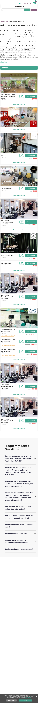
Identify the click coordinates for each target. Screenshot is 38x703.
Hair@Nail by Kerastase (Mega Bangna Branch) (13, 213)
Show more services (19, 104)
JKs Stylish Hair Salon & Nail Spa (14, 123)
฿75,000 (34, 334)
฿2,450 (34, 225)
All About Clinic (7, 323)
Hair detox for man (6, 188)
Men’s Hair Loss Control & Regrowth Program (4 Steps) (8, 96)
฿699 (31, 191)
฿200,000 (27, 344)
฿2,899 (34, 99)
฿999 (35, 158)
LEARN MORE (11, 700)
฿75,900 (34, 354)
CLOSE (25, 700)
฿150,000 (28, 334)
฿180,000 (28, 354)
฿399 (35, 191)
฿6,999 (29, 99)
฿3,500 (29, 224)
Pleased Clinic (7, 88)
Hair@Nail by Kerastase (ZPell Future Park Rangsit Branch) (16, 377)
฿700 (31, 266)
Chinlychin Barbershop (10, 248)
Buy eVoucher (31, 96)
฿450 (35, 266)
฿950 (35, 258)
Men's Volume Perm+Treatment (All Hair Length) (7, 222)
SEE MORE (28, 697)
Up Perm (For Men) (6, 263)
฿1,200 (30, 258)
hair (2, 155)
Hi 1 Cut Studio (7, 148)
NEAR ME (34, 10)
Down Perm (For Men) (7, 256)
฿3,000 (30, 158)
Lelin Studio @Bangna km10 (12, 181)
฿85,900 (34, 344)
